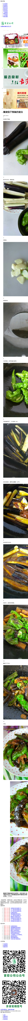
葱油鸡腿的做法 (14, 937)
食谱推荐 (5, 945)
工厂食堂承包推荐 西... (16, 911)
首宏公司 (6, 26)
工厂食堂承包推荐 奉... (16, 909)
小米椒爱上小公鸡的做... (16, 934)
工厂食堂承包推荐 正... (16, 915)
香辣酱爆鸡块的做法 (16, 913)
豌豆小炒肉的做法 (15, 930)
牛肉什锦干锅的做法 (16, 938)
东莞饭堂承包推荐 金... (16, 918)
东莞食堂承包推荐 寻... (16, 908)
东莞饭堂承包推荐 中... (16, 921)
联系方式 (5, 1017)
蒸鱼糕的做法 (14, 936)
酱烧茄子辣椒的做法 (16, 916)
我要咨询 (5, 1016)
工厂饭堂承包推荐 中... (16, 919)
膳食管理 (5, 946)
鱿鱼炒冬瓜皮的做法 (16, 931)
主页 (4, 1014)
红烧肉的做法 (14, 912)
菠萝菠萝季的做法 (15, 933)
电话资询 (5, 1019)
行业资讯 (5, 943)
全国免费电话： (7, 1009)
